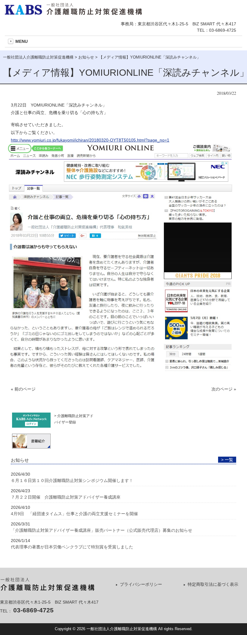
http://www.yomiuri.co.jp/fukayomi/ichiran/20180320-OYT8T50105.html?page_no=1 (90, 140)
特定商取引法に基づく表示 (213, 584)
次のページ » (223, 389)
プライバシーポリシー (141, 584)
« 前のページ (23, 389)
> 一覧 (227, 459)
